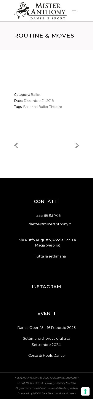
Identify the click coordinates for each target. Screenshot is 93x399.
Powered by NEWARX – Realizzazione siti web (46, 393)
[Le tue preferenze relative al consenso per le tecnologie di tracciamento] (85, 391)
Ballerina (30, 107)
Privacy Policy (54, 383)
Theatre (55, 107)
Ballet (35, 95)
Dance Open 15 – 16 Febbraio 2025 (46, 328)
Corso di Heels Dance (46, 355)
